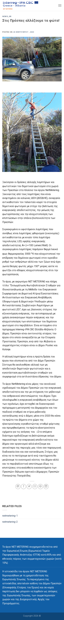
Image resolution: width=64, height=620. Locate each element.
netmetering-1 (10, 515)
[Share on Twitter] (29, 486)
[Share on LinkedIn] (46, 486)
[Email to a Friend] (34, 486)
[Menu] (60, 5)
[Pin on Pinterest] (40, 486)
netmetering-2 (10, 521)
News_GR (6, 16)
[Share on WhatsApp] (18, 486)
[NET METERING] (24, 5)
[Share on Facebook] (23, 486)
